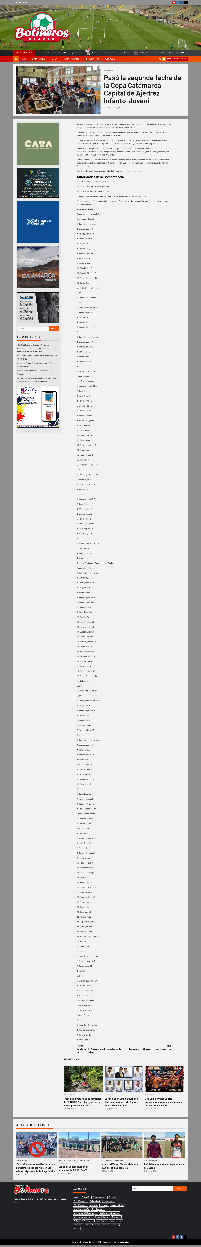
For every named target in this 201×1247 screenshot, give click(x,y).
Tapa (23, 59)
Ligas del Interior (21, 1160)
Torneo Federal (38, 59)
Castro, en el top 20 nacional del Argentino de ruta (150, 1047)
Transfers (106, 1225)
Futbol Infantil (95, 1201)
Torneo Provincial (92, 1225)
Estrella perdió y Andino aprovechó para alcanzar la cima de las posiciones (99, 1049)
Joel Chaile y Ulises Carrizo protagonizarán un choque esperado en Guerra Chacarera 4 (163, 1102)
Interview (104, 1205)
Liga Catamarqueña (73, 1160)
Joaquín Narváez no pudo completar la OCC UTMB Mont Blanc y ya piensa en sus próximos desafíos (82, 1102)
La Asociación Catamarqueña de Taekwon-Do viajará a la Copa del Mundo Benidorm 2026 (121, 1102)
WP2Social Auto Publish (91, 1246)
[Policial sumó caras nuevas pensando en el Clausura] (164, 1145)
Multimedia (109, 59)
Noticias (77, 1221)
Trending (116, 1225)
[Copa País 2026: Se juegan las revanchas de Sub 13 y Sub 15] (79, 1145)
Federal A (85, 1197)
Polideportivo (92, 59)
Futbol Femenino (80, 1201)
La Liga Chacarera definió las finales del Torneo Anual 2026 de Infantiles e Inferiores (108, 53)
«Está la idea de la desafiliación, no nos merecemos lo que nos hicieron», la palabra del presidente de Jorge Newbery (36, 348)
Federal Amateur (99, 1197)
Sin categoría (102, 1221)
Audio (76, 1197)
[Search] (160, 59)
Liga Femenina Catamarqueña (85, 1213)
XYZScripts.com (112, 1246)
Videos (76, 1229)
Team (119, 1221)
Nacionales (116, 1217)
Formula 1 (112, 1197)
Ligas (54, 59)
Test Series (78, 1225)
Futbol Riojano (109, 1201)
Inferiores (62, 1160)
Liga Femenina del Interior (83, 1217)
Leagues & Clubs (117, 1205)
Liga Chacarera (85, 1160)
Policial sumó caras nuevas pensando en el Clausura (47, 53)
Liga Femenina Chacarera (109, 1213)
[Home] (16, 59)
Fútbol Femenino (71, 59)
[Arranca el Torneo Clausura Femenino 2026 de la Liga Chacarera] (122, 1145)
